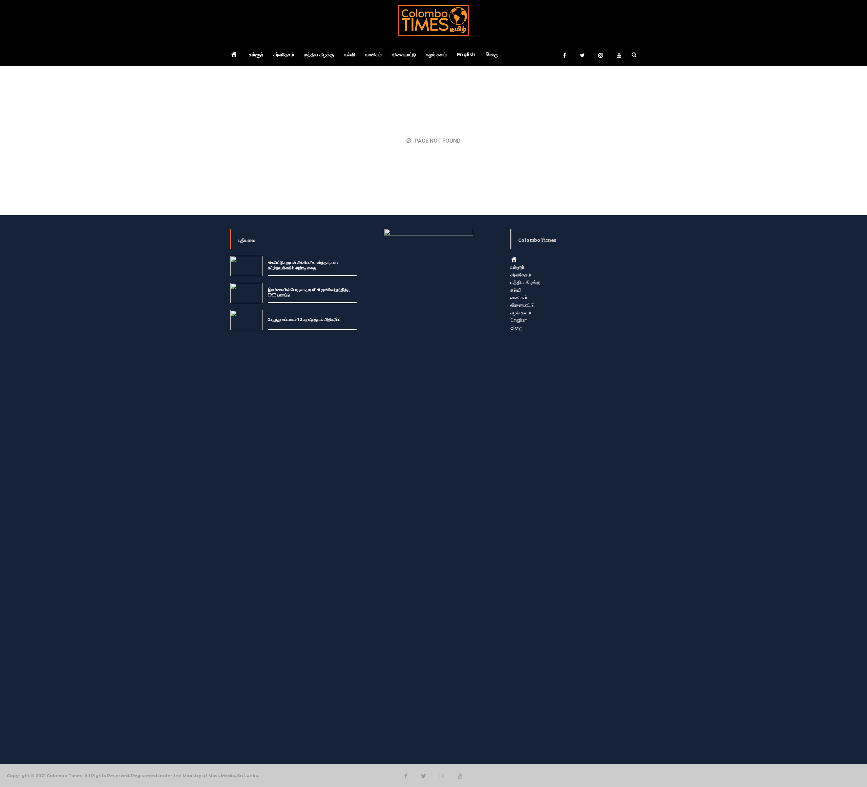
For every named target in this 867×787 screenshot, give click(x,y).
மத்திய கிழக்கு (319, 54)
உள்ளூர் (256, 54)
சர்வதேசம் (283, 54)
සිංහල (492, 54)
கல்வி (349, 54)
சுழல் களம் (436, 54)
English (466, 54)
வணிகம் (373, 54)
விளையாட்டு (404, 54)
